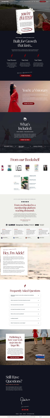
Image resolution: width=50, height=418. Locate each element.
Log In (47, 1)
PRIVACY (17, 413)
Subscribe (37, 1)
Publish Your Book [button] (25, 75)
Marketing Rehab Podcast (27, 1)
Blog (34, 1)
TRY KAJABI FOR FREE (30, 413)
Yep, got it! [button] (40, 416)
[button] (43, 1)
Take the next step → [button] (15, 357)
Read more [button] (4, 234)
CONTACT (24, 413)
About (32, 1)
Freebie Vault (21, 1)
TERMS (21, 413)
